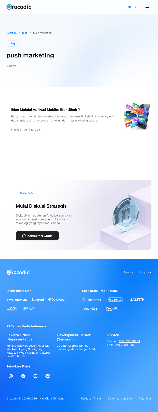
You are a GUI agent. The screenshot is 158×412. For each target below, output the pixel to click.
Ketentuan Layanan (120, 398)
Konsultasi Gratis (40, 236)
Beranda (12, 32)
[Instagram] (11, 376)
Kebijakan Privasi (91, 398)
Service (128, 272)
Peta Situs (145, 398)
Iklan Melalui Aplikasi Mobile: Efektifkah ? (45, 109)
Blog (25, 32)
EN (136, 6)
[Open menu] (147, 7)
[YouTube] (35, 376)
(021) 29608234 (129, 341)
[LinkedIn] (23, 376)
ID (129, 6)
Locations (145, 272)
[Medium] (48, 376)
